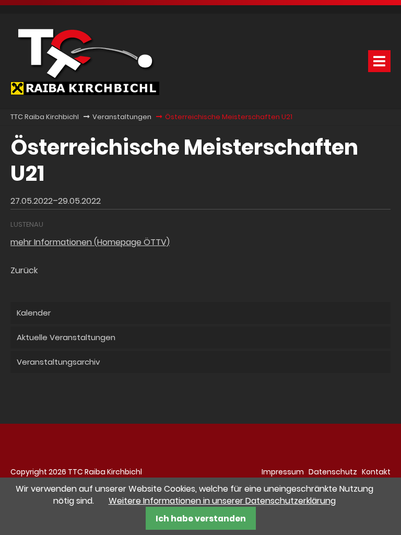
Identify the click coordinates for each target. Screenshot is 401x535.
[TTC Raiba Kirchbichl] (84, 92)
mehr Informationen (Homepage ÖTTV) (90, 242)
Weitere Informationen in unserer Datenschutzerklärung (222, 501)
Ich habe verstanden (201, 519)
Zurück (24, 270)
